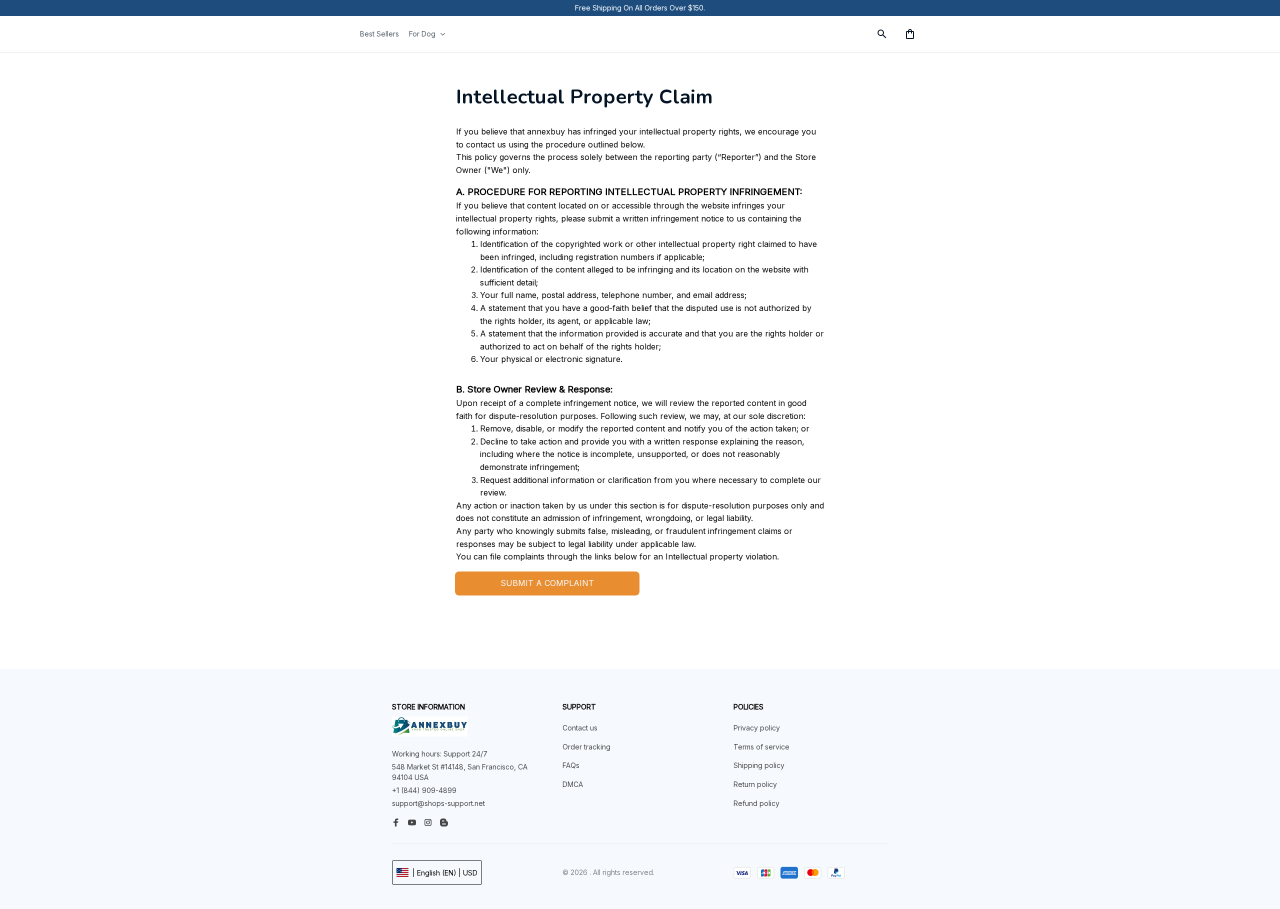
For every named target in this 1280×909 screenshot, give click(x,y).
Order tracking (586, 746)
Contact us (580, 728)
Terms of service (762, 746)
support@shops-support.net (438, 803)
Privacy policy (757, 728)
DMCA (572, 784)
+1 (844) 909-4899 (424, 790)
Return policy (755, 784)
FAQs (571, 765)
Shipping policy (759, 765)
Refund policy (757, 803)
